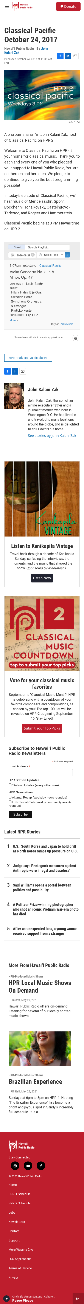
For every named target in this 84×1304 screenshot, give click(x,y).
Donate (70, 6)
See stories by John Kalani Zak (52, 435)
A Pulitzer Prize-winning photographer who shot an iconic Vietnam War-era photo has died (46, 909)
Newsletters (17, 1222)
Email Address (20, 766)
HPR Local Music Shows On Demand (40, 986)
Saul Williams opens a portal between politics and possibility (42, 887)
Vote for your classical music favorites (42, 683)
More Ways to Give (21, 1249)
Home (13, 1184)
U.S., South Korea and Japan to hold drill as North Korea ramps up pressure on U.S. (45, 848)
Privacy (14, 1277)
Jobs (12, 1212)
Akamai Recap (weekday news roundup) (39, 797)
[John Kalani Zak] (14, 396)
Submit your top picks (42, 728)
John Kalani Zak (43, 389)
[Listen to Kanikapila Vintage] (42, 499)
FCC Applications (20, 1259)
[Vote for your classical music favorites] (42, 633)
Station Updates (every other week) (36, 785)
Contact (14, 1231)
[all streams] (78, 1298)
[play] (6, 1298)
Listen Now (42, 578)
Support (14, 1240)
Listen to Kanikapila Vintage (42, 546)
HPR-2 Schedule (20, 1203)
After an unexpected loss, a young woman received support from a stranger (45, 931)
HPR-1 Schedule (20, 1194)
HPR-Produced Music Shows (28, 357)
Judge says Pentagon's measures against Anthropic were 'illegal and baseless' (44, 868)
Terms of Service (20, 1268)
